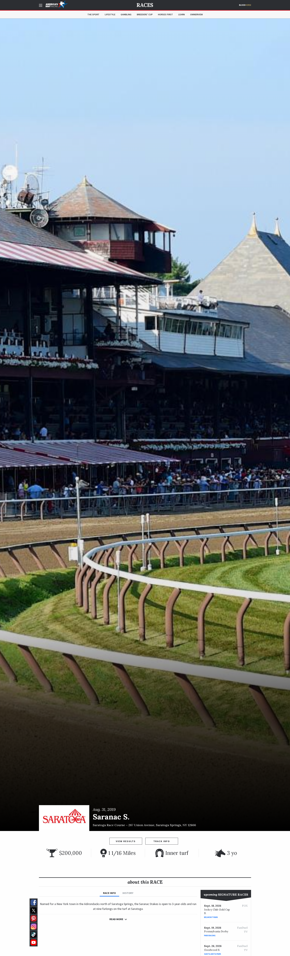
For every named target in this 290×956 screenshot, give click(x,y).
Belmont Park (211, 917)
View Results (126, 841)
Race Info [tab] (109, 893)
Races (145, 5)
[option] (145, 424)
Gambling (126, 14)
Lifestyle (110, 14)
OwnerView (196, 14)
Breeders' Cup (145, 14)
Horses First (165, 14)
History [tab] (128, 893)
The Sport (93, 14)
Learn (181, 14)
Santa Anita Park (212, 954)
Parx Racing (209, 935)
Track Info (161, 841)
